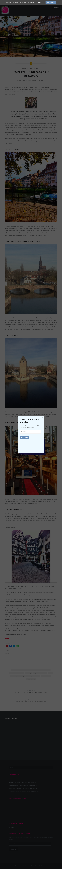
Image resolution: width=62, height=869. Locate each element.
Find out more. (39, 2)
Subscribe (24, 437)
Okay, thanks (50, 2)
